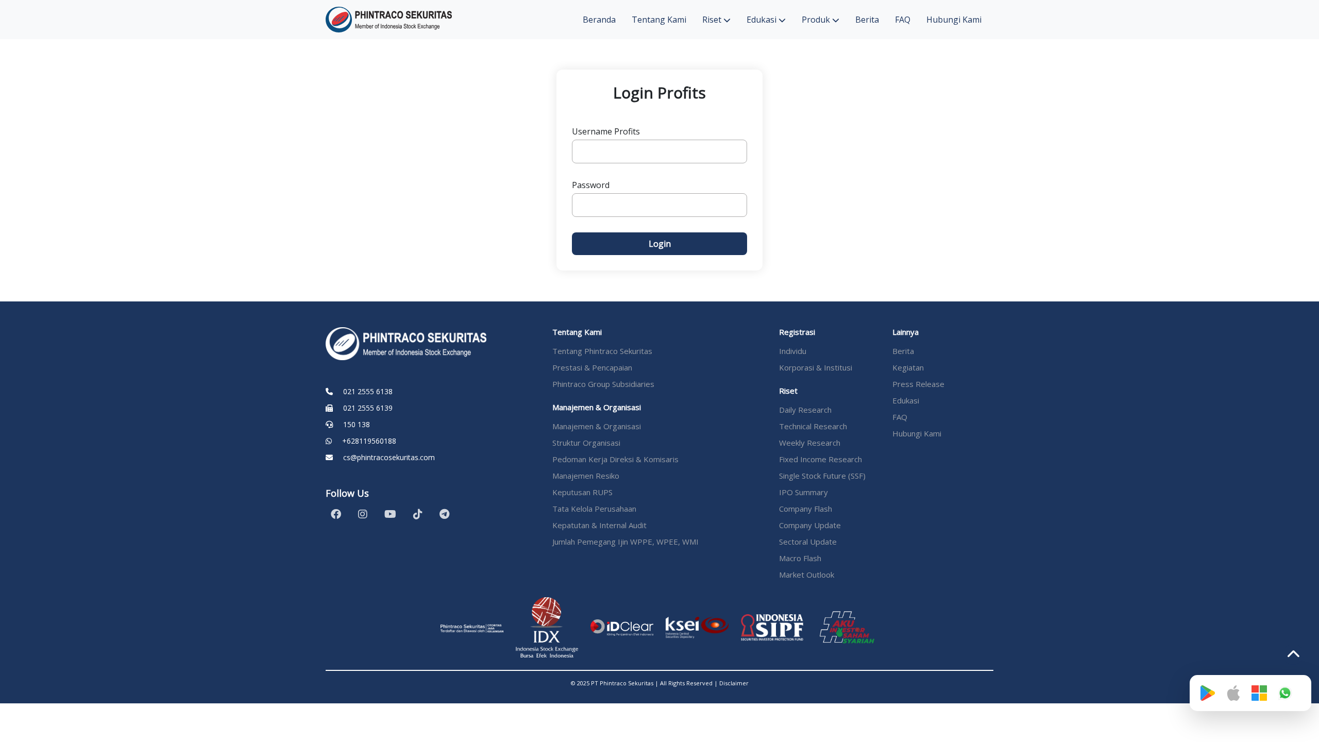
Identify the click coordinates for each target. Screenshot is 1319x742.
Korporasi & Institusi (815, 367)
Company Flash (805, 508)
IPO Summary (803, 492)
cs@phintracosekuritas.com (389, 457)
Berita (867, 19)
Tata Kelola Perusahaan (594, 508)
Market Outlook (806, 574)
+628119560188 (369, 441)
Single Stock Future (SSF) (822, 475)
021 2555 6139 (368, 408)
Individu (792, 351)
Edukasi (763, 19)
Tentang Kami (659, 19)
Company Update (810, 525)
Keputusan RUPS (582, 492)
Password (591, 185)
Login (660, 243)
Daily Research (805, 409)
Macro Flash (800, 558)
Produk (817, 19)
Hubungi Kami (954, 19)
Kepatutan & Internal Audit (599, 525)
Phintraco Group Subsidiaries (603, 384)
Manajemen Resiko (585, 475)
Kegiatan (908, 367)
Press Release (918, 384)
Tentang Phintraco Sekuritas (602, 351)
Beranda (599, 19)
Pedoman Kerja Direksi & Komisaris (615, 459)
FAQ (902, 19)
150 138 (356, 424)
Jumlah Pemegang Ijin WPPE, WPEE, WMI (625, 541)
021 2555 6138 (368, 391)
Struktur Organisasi (586, 442)
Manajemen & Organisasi (596, 426)
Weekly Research (809, 442)
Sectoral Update (808, 541)
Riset (712, 19)
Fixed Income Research (820, 459)
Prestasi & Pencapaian (592, 367)
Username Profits (606, 131)
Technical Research (813, 426)
